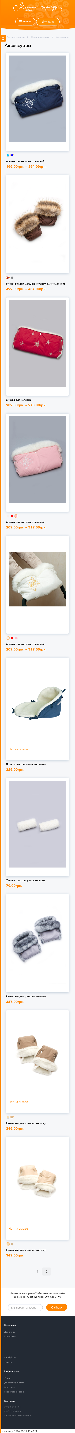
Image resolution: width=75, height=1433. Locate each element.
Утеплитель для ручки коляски (25, 880)
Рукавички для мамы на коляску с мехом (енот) (35, 283)
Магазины (9, 1387)
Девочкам (9, 1332)
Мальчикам (10, 1336)
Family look (10, 1358)
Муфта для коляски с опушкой (25, 161)
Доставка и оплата (14, 1383)
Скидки (8, 1362)
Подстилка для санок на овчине (26, 764)
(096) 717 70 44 (12, 1411)
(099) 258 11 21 (12, 1407)
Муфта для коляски (18, 400)
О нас (7, 1378)
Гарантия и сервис (14, 1392)
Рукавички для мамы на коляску (26, 996)
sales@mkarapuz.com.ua (17, 1416)
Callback (56, 1307)
